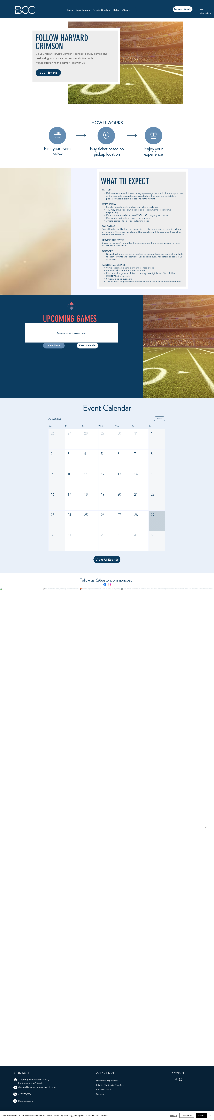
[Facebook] (105, 584)
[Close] (210, 1115)
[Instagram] (109, 584)
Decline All (187, 1115)
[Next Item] (205, 826)
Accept (201, 1115)
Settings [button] (173, 1115)
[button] (83, 10)
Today (159, 418)
